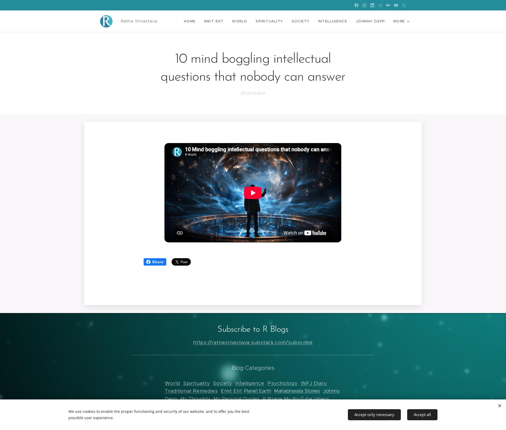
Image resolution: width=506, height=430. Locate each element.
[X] (404, 5)
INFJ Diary (314, 383)
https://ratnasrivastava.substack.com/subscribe (253, 342)
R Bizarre (272, 399)
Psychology (282, 383)
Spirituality (196, 383)
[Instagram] (364, 5)
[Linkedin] (372, 5)
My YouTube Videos (306, 399)
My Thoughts (195, 399)
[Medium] (388, 5)
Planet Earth (257, 391)
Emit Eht (231, 391)
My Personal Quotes (236, 399)
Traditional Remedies (191, 391)
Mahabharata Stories (297, 391)
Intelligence (249, 383)
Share (158, 262)
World (172, 383)
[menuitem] (191, 21)
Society (222, 383)
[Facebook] (356, 5)
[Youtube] (396, 5)
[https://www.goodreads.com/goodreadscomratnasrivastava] (380, 5)
